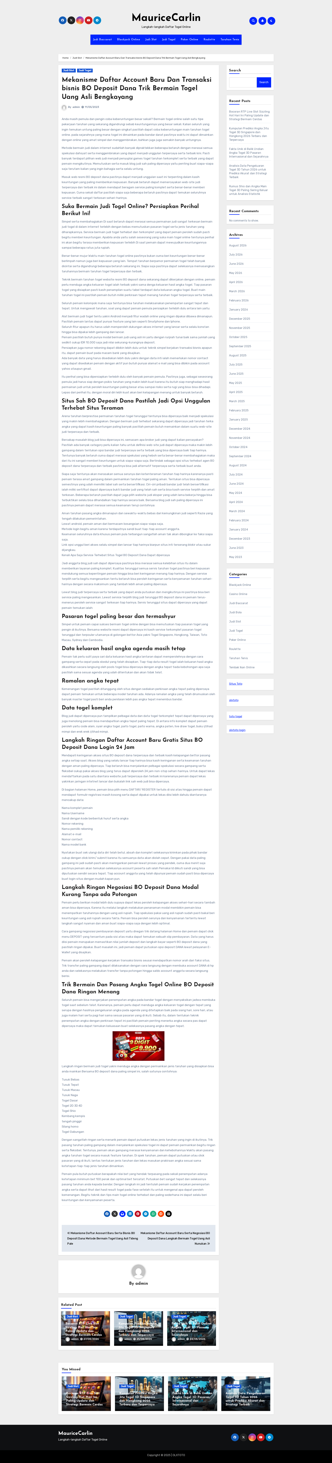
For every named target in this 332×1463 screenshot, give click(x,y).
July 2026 (236, 254)
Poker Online (189, 39)
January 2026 (238, 309)
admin (76, 107)
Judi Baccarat (102, 39)
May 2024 (235, 493)
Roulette (209, 39)
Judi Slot (151, 39)
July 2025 (236, 364)
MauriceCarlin (166, 18)
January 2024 (238, 529)
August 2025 (238, 355)
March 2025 (237, 401)
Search (235, 70)
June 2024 (236, 483)
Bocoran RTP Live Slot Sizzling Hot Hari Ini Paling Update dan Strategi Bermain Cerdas (249, 115)
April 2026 (236, 282)
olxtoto (233, 700)
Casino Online (238, 594)
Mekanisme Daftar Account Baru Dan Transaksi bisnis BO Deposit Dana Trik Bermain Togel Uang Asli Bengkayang (136, 89)
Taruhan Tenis (229, 39)
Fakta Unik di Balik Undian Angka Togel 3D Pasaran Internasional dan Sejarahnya (249, 152)
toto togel (235, 716)
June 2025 (236, 373)
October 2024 (238, 447)
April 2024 (236, 502)
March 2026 (237, 291)
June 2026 (236, 263)
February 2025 (239, 410)
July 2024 (236, 474)
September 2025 (240, 346)
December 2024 (239, 428)
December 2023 (239, 538)
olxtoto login (237, 730)
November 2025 (239, 328)
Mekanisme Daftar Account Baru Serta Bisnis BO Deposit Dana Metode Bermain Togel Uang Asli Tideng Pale (102, 1238)
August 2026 (238, 245)
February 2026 (239, 300)
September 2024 (240, 456)
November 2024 (239, 438)
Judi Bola (235, 612)
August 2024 (238, 465)
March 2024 (237, 511)
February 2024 (239, 520)
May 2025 (235, 383)
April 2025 (236, 392)
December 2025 (239, 318)
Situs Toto (235, 683)
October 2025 (238, 337)
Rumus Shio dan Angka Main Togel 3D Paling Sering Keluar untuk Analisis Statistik (248, 190)
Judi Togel (169, 39)
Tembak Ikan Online (242, 667)
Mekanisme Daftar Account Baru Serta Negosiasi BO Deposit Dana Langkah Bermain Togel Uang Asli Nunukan (175, 1238)
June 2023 (236, 548)
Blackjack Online (128, 39)
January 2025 (238, 419)
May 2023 (235, 557)
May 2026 (235, 273)
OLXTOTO (179, 1455)
